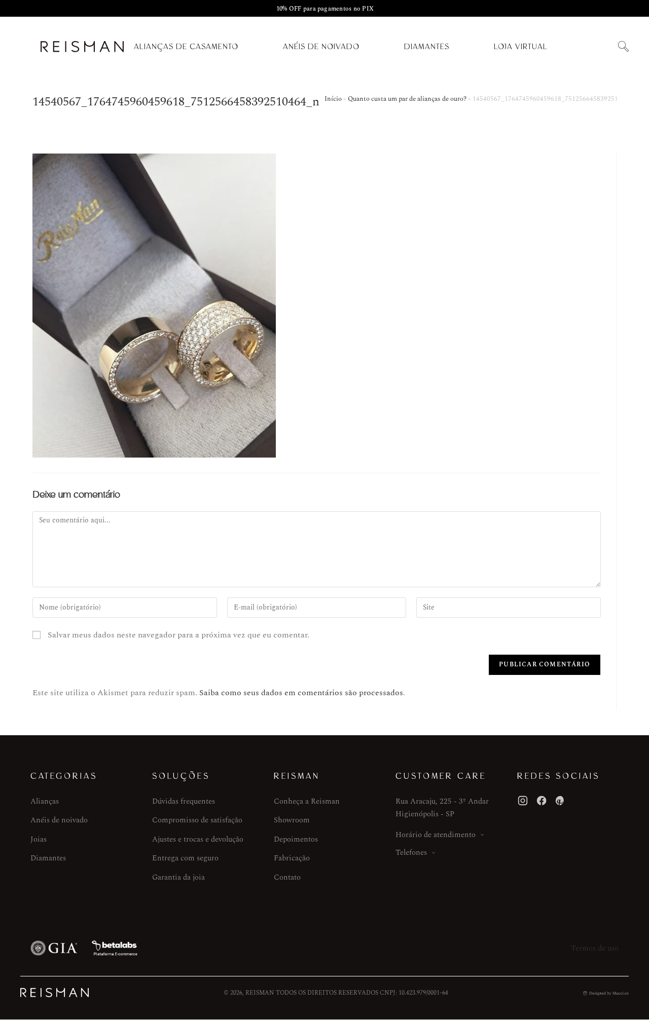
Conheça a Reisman (307, 801)
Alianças (44, 801)
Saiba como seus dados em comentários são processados (301, 693)
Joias (38, 839)
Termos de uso (595, 948)
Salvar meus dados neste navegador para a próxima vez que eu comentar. (178, 635)
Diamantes (426, 47)
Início (333, 99)
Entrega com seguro (185, 858)
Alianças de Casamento (186, 47)
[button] (623, 46)
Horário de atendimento (435, 835)
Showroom (292, 820)
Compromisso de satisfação (197, 820)
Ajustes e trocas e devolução (197, 839)
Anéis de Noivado (321, 47)
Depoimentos (296, 839)
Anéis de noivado (59, 820)
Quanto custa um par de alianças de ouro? (407, 99)
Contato (287, 877)
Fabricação (292, 858)
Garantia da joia (178, 877)
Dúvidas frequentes (183, 801)
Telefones (411, 852)
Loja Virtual (521, 47)
